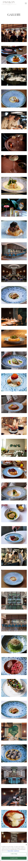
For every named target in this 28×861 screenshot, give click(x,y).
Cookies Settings (14, 854)
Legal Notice (16, 851)
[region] (14, 852)
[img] (14, 33)
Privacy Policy (10, 851)
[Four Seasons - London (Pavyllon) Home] (8, 3)
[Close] (26, 844)
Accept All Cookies (14, 858)
